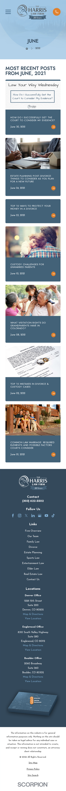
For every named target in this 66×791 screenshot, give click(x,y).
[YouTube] (46, 515)
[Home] (31, 11)
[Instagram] (19, 515)
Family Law (33, 542)
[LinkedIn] (33, 515)
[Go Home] (27, 48)
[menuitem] (33, 763)
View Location (33, 618)
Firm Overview (33, 531)
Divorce (33, 547)
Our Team (33, 536)
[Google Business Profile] (39, 515)
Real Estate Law (33, 574)
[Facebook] (13, 515)
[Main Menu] (8, 12)
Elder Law (33, 569)
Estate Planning (33, 552)
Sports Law (33, 558)
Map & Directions (33, 614)
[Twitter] (26, 515)
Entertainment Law (33, 563)
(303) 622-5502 (33, 501)
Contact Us (33, 579)
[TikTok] (53, 515)
